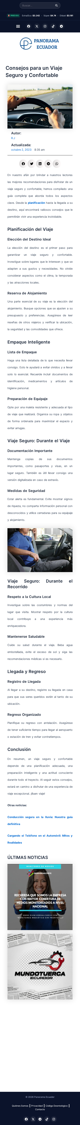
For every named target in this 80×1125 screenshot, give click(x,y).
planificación (36, 203)
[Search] (56, 5)
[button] (18, 26)
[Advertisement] (40, 1043)
